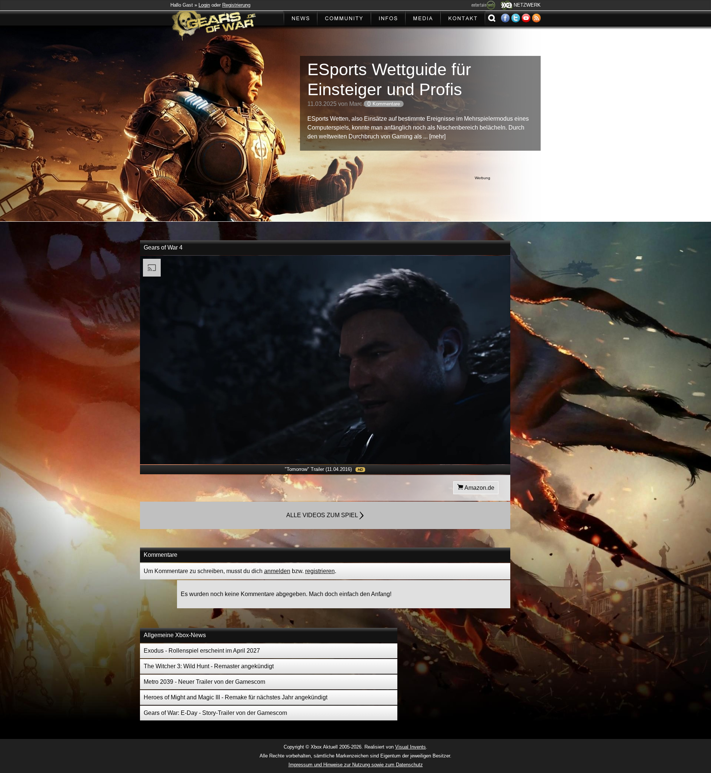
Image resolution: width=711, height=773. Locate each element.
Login (204, 5)
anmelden (277, 571)
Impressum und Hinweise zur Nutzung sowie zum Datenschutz (355, 764)
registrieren (320, 571)
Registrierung (236, 5)
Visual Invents (410, 747)
